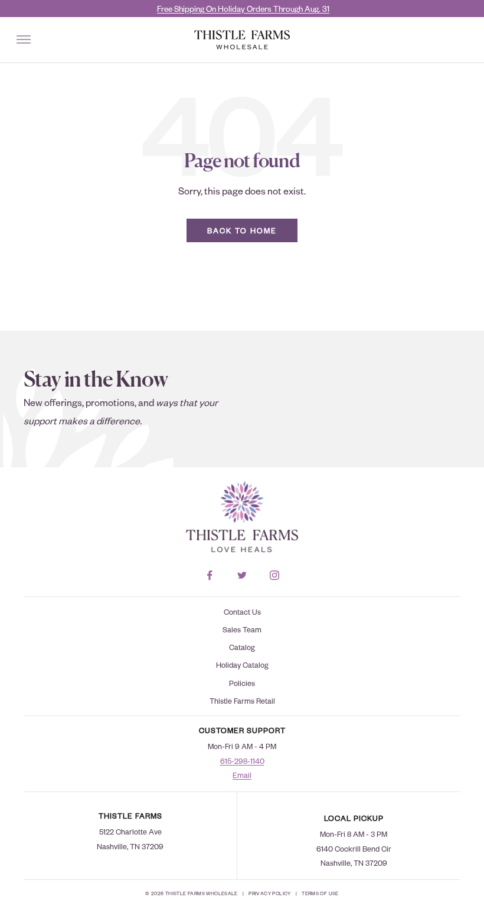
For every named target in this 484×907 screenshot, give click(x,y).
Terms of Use (320, 893)
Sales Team (242, 629)
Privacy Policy (269, 893)
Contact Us (242, 611)
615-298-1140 (242, 761)
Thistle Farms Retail (242, 700)
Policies (242, 683)
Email (242, 775)
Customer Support (242, 730)
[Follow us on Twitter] (242, 575)
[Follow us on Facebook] (210, 575)
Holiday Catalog (242, 664)
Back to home (242, 230)
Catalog (242, 647)
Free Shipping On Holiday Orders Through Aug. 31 (243, 9)
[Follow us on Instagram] (275, 575)
